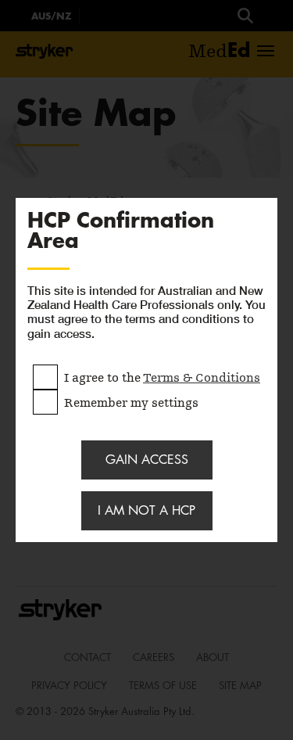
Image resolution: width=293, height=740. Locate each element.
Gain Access (146, 459)
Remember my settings (131, 402)
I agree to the (162, 377)
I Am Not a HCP (146, 510)
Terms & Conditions (201, 378)
